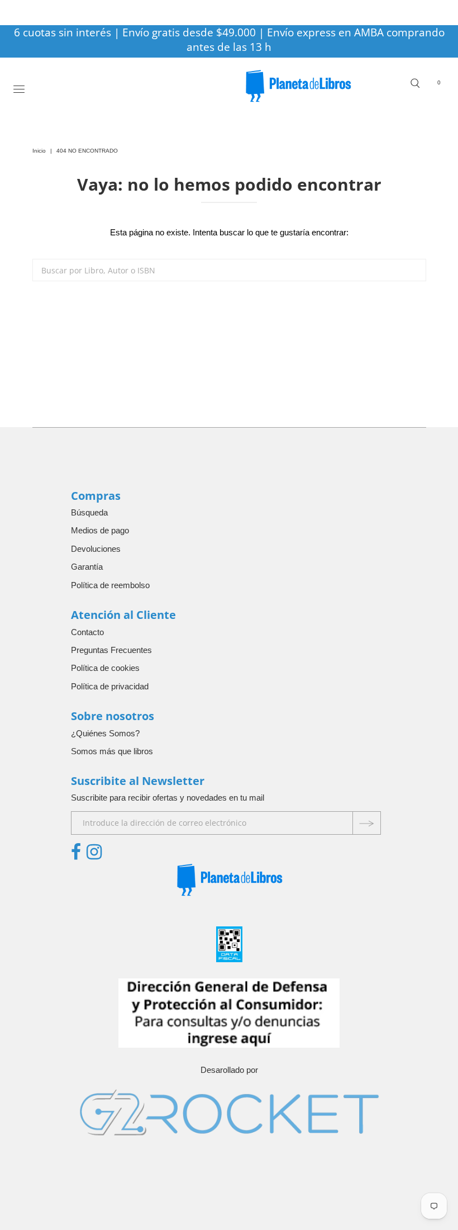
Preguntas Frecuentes (111, 650)
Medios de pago (100, 530)
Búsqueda (89, 512)
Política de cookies (105, 668)
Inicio (39, 151)
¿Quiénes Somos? (105, 733)
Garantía (87, 566)
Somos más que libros (112, 751)
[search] (229, 270)
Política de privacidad (110, 686)
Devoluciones (96, 549)
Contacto (87, 632)
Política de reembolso (110, 585)
